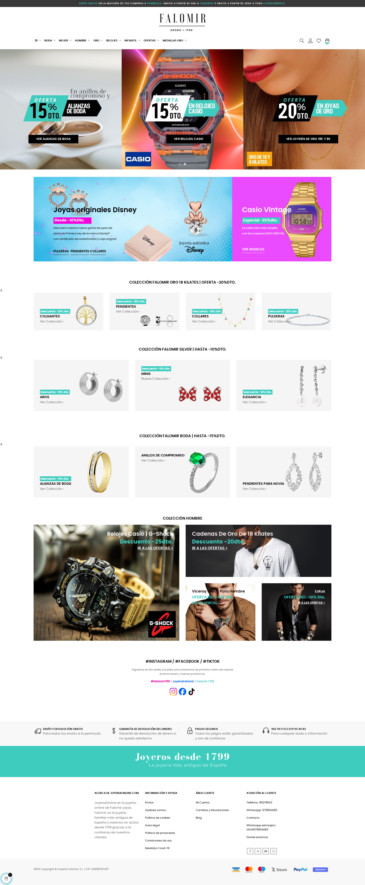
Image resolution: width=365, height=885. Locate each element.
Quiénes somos (155, 810)
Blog (199, 818)
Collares (98, 251)
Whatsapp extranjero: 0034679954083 (261, 827)
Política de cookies (157, 818)
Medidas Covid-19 (157, 848)
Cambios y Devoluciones (212, 810)
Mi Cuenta (203, 802)
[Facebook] (250, 851)
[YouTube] (265, 851)
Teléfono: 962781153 (259, 802)
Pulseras (61, 251)
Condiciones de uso (158, 840)
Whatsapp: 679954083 (262, 810)
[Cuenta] (310, 40)
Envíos (149, 802)
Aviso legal (152, 825)
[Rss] (258, 851)
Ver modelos (253, 249)
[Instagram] (273, 851)
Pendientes (80, 251)
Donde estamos (257, 837)
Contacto (253, 818)
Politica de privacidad (160, 833)
